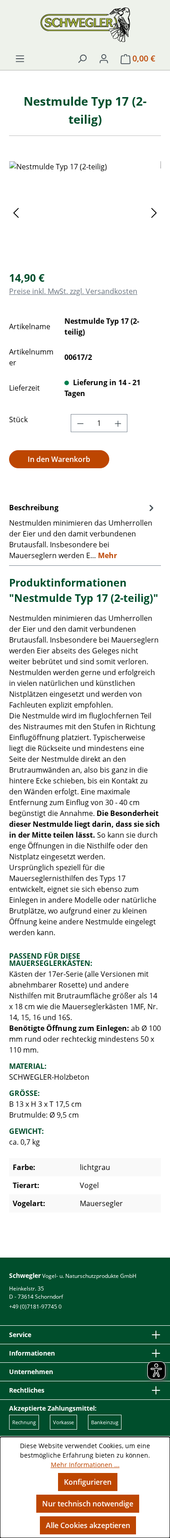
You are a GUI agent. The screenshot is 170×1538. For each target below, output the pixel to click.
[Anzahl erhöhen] (118, 423)
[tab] (82, 531)
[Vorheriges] (16, 212)
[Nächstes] (154, 212)
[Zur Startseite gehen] (85, 24)
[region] (85, 212)
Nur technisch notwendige (87, 1504)
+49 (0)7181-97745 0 (35, 1306)
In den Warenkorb (59, 459)
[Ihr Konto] (104, 58)
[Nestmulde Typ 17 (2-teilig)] (85, 212)
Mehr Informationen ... (85, 1464)
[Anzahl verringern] (80, 423)
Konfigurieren (88, 1482)
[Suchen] (82, 58)
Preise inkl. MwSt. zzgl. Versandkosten (73, 291)
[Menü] (20, 58)
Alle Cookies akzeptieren (88, 1525)
